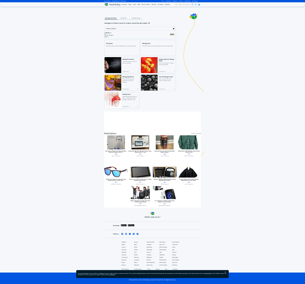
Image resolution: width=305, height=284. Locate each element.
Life (139, 4)
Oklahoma (162, 255)
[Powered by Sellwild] (198, 133)
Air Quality (160, 4)
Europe (157, 269)
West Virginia (175, 260)
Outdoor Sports (136, 18)
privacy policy (207, 273)
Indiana (136, 249)
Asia (166, 269)
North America (125, 269)
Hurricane (167, 4)
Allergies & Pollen (111, 18)
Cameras (153, 4)
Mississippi (149, 249)
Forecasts (124, 4)
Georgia (123, 265)
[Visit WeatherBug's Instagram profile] (134, 234)
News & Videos (145, 4)
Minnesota (149, 247)
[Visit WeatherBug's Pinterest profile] (137, 234)
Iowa (135, 252)
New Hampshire (151, 262)
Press (162, 1)
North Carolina (163, 247)
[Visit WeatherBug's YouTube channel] (126, 234)
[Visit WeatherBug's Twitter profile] (122, 234)
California (124, 252)
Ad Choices (112, 274)
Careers (181, 1)
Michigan (149, 244)
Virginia (174, 255)
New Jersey (150, 265)
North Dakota (162, 249)
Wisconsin (174, 262)
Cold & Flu (123, 18)
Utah (173, 249)
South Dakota (175, 242)
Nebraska (149, 257)
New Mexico (162, 242)
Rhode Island (162, 262)
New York (161, 244)
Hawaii (136, 242)
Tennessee (175, 244)
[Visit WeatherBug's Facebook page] (130, 234)
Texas (173, 247)
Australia (175, 269)
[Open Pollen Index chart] (173, 28)
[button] (225, 272)
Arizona (123, 247)
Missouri (149, 252)
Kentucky (136, 257)
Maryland (136, 265)
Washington (175, 257)
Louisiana (136, 260)
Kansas (136, 255)
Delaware (124, 260)
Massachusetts (150, 242)
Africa (148, 269)
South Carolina (163, 265)
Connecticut (125, 257)
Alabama (124, 242)
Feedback (175, 1)
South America (138, 269)
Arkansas (124, 249)
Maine (135, 262)
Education (168, 1)
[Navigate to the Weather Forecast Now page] (112, 4)
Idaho (135, 244)
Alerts (134, 4)
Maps (129, 4)
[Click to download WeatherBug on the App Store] (124, 225)
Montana (149, 255)
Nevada (149, 260)
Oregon (161, 257)
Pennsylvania (162, 260)
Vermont (174, 252)
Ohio (160, 252)
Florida (123, 262)
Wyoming (174, 265)
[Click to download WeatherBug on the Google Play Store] (131, 225)
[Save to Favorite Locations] (176, 4)
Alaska (123, 244)
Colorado (124, 255)
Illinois (135, 247)
